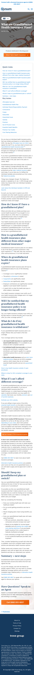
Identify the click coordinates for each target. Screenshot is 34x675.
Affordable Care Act (9, 102)
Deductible (6, 114)
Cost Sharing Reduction (10, 132)
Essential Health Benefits (10, 127)
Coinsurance (6, 109)
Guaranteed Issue (8, 117)
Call (15, 602)
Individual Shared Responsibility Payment (15, 107)
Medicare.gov (8, 660)
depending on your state (8, 423)
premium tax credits (22, 526)
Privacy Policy (17, 625)
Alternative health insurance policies (12, 463)
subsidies (4, 395)
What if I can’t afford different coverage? (15, 91)
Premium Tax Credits (9, 130)
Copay (4, 112)
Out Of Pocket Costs (9, 125)
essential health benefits (8, 405)
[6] (22, 317)
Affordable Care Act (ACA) (21, 143)
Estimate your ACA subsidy (9, 400)
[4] (12, 251)
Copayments (7, 279)
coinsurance (14, 276)
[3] (21, 218)
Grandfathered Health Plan (10, 104)
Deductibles (6, 281)
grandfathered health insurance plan (12, 147)
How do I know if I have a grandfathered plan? (16, 70)
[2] (13, 152)
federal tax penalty (9, 176)
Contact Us (17, 628)
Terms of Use (17, 623)
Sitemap (17, 631)
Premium (5, 122)
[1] (24, 146)
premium (24, 395)
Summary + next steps (9, 96)
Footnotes (6, 612)
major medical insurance (20, 170)
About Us (17, 620)
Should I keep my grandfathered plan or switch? (17, 93)
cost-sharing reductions (12, 528)
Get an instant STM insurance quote (14, 434)
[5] (6, 270)
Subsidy (5, 119)
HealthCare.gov (6, 663)
